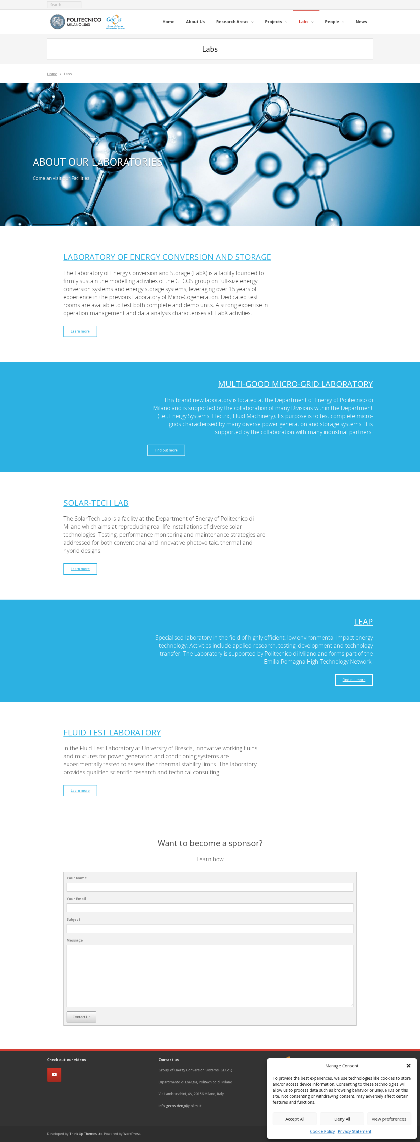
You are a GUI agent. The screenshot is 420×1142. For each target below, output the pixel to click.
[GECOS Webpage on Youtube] (54, 1075)
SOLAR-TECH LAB (96, 502)
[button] (408, 1066)
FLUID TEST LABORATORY (112, 732)
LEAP (363, 621)
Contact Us (81, 1016)
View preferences (389, 1119)
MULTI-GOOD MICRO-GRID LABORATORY (295, 383)
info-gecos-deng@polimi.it (180, 1105)
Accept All (294, 1119)
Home (52, 73)
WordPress (131, 1133)
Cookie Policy (322, 1131)
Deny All (342, 1119)
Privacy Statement (354, 1131)
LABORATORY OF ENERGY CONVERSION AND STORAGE (167, 256)
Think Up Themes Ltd (85, 1133)
